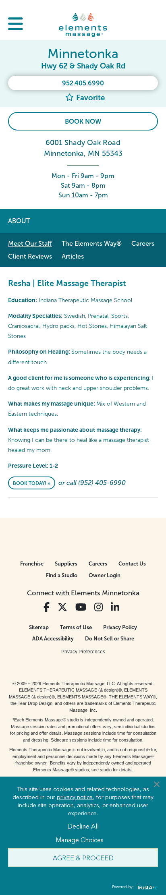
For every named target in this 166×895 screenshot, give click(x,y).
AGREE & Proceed (83, 857)
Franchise (32, 564)
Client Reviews (30, 256)
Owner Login (104, 575)
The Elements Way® (92, 243)
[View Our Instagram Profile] (98, 607)
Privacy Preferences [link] (83, 652)
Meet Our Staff (30, 243)
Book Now (83, 121)
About (19, 221)
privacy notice (75, 797)
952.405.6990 (83, 83)
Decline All (83, 825)
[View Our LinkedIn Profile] (115, 607)
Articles (73, 256)
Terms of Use (76, 627)
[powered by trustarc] (146, 887)
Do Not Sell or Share (109, 639)
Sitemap (39, 627)
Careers (142, 243)
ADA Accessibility (53, 639)
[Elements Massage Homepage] (83, 24)
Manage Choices (80, 839)
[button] (15, 25)
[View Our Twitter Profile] (62, 607)
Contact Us (132, 564)
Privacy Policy (120, 627)
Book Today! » (31, 483)
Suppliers (66, 564)
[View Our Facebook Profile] (46, 607)
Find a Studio (61, 575)
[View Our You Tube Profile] (80, 607)
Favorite (89, 97)
